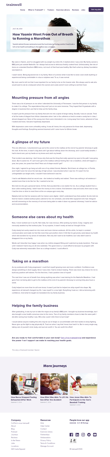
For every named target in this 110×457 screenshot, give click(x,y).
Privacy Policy (45, 440)
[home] (14, 4)
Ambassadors (45, 437)
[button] (36, 9)
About (13, 426)
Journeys (14, 434)
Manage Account (46, 446)
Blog (13, 429)
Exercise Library (63, 10)
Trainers (50, 10)
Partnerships (45, 434)
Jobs (83, 10)
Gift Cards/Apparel (18, 449)
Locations (15, 446)
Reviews (75, 10)
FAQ (42, 423)
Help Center (45, 426)
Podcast (14, 432)
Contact (43, 429)
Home (22, 10)
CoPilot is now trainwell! (20, 423)
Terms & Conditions (47, 443)
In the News (15, 440)
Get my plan (96, 9)
